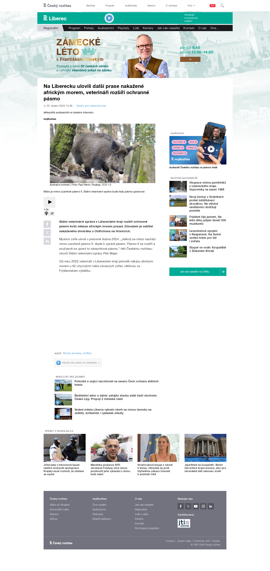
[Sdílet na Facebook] (47, 224)
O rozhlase (171, 5)
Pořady (89, 28)
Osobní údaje (184, 541)
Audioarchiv (191, 18)
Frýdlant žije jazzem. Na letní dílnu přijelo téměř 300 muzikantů (207, 220)
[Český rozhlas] (57, 5)
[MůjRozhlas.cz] (50, 119)
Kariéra (139, 518)
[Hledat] (222, 5)
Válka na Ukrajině (59, 504)
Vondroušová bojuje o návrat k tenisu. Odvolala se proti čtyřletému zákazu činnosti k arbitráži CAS (155, 469)
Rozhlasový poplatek (147, 528)
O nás (202, 28)
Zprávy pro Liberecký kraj (91, 105)
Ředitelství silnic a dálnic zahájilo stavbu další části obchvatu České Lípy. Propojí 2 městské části (116, 397)
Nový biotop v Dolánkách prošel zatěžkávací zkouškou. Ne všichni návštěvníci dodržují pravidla (206, 203)
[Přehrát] (49, 202)
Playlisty (123, 28)
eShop (53, 518)
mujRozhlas (131, 5)
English (216, 541)
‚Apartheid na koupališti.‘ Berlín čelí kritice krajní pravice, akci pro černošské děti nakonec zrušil (205, 468)
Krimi (192, 142)
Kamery (188, 21)
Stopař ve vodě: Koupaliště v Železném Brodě (207, 249)
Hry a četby (178, 142)
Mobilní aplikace (101, 518)
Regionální (51, 28)
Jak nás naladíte (168, 28)
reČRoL (87, 353)
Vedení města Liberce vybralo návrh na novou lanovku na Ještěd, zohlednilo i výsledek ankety (113, 411)
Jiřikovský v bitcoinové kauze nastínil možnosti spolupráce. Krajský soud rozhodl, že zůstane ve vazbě (64, 469)
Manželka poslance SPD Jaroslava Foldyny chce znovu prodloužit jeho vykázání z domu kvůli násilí (110, 469)
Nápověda (141, 509)
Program (109, 5)
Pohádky (176, 148)
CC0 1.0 (106, 184)
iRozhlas (90, 5)
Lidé (136, 28)
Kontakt (188, 28)
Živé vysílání (178, 153)
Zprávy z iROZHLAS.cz (59, 431)
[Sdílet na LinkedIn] (47, 241)
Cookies (170, 541)
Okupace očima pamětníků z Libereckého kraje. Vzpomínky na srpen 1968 (207, 186)
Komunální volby (59, 509)
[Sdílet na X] (47, 232)
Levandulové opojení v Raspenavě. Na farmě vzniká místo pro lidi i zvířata (205, 236)
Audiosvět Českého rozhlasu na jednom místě (193, 167)
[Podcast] (46, 213)
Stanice (151, 5)
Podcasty (97, 514)
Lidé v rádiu (141, 514)
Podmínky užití (202, 541)
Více (214, 28)
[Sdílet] (52, 213)
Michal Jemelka (72, 353)
